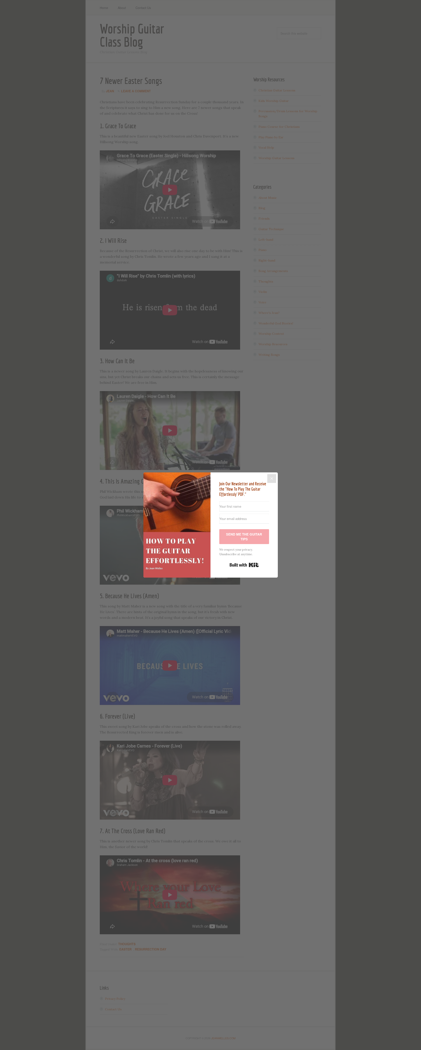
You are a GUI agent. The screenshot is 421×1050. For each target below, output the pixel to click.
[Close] (271, 478)
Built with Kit (244, 565)
